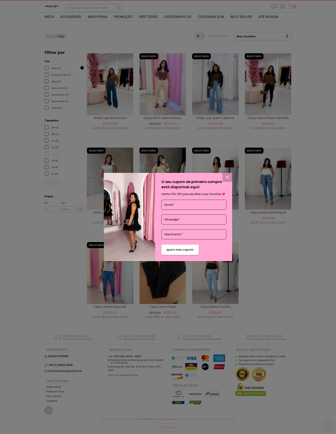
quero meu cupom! (180, 250)
